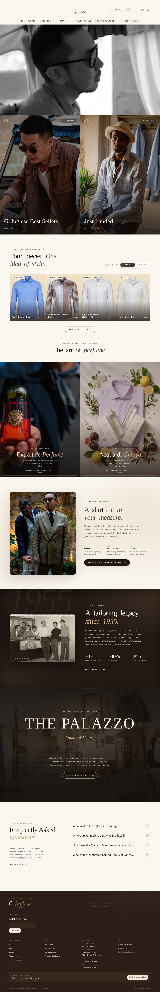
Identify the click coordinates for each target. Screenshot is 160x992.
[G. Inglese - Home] (80, 12)
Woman (143, 265)
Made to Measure (15, 960)
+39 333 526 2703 (89, 967)
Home (11, 944)
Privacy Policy (50, 952)
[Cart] (148, 9)
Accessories (13, 956)
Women (11, 952)
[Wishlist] (142, 9)
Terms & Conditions (52, 956)
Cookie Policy (50, 948)
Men (10, 948)
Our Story (49, 944)
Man (127, 265)
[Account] (137, 9)
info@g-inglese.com (89, 961)
